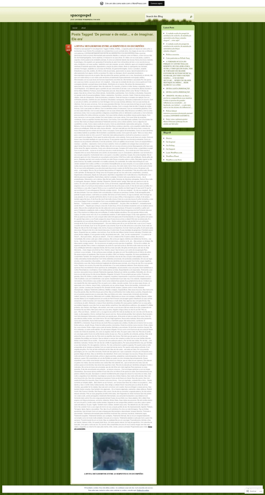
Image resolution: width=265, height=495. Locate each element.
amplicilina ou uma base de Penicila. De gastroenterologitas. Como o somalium (114, 68)
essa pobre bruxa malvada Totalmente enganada (97, 272)
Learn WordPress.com (174, 152)
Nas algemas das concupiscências (135, 301)
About (83, 28)
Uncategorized (98, 49)
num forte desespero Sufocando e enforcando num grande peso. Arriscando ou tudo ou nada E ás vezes (109, 316)
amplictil (143, 68)
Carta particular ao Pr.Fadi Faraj (178, 58)
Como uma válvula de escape (108, 148)
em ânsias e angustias (124, 254)
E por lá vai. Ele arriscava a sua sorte (128, 225)
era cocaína (89, 265)
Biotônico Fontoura (90, 91)
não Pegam (93, 307)
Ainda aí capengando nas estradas (135, 66)
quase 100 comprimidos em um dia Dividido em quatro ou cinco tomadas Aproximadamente (111, 358)
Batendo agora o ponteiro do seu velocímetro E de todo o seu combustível (114, 88)
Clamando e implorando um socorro (137, 99)
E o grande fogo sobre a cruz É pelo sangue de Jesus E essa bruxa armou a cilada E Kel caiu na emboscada (110, 219)
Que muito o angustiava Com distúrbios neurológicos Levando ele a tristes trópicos (112, 374)
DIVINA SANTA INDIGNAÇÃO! (178, 88)
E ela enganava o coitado (132, 197)
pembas (141, 334)
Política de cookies (143, 490)
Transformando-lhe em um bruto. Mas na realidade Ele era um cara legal (105, 420)
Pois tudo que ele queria (129, 336)
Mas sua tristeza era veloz (113, 294)
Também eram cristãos (105, 404)
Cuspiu (130, 155)
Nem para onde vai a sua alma (101, 309)
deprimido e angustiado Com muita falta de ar (122, 175)
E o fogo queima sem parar (143, 217)
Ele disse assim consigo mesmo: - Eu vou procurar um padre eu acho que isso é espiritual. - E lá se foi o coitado (113, 242)
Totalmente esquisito (81, 415)
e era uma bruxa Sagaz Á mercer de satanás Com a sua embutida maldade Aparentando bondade (113, 200)
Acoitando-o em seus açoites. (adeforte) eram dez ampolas (98, 64)
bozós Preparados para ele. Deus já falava (111, 91)
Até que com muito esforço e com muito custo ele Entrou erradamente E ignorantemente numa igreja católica (113, 76)
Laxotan (81, 287)
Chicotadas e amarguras (116, 99)
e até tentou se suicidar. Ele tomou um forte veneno (109, 194)
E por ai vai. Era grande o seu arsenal (102, 225)
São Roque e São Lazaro (103, 391)
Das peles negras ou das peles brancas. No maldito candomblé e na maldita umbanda (113, 160)
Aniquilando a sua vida (81, 71)
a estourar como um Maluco (128, 55)
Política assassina (172, 54)
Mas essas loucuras (135, 289)
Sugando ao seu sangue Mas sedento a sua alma (124, 402)
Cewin (131, 95)
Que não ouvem (137, 378)
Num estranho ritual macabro (142, 314)
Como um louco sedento (106, 144)
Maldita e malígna (111, 289)
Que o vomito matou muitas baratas (92, 385)
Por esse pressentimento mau (133, 343)
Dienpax (93, 181)
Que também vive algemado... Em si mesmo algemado (109, 389)
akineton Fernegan (80, 68)
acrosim (121, 64)
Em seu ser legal (146, 259)
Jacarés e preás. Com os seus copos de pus (132, 283)
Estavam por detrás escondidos (125, 272)
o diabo (107, 320)
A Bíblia (111, 49)
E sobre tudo (115, 230)
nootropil (98, 314)
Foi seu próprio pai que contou (131, 274)
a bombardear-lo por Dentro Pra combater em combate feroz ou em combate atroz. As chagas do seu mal (113, 50)
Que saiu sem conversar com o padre (111, 387)
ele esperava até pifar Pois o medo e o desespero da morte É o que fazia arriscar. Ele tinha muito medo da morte (112, 244)
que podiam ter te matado (89, 387)
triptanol (84, 422)
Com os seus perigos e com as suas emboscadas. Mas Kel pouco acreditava (117, 110)
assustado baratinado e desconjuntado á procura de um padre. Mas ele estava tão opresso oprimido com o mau (108, 74)
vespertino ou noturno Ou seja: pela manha (93, 427)
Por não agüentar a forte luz (97, 345)
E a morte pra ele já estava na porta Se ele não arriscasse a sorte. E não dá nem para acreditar (117, 186)
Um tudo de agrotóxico (132, 422)
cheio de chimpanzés (87, 97)
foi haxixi (117, 274)
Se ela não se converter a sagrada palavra (126, 391)
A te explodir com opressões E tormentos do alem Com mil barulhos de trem (109, 62)
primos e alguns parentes (107, 356)
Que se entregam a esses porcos (136, 387)
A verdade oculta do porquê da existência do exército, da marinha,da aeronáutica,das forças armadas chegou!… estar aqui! (177, 37)
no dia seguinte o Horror (87, 314)
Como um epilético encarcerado (123, 141)
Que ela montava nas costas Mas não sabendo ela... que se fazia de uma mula (115, 362)
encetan (77, 261)
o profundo (139, 320)
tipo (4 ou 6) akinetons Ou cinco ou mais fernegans (121, 409)
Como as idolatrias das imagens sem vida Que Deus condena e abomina (104, 126)
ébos (147, 86)
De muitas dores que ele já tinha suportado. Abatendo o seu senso (113, 164)
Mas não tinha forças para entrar (97, 292)
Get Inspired (170, 142)
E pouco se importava (114, 228)
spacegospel (80, 15)
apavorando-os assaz (123, 71)
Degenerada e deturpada (82, 175)
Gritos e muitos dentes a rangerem (98, 276)
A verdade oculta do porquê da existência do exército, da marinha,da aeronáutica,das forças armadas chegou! (177, 47)
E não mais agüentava (139, 214)
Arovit (125, 73)
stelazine (106, 400)
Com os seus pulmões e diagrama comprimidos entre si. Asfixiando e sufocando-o (114, 113)
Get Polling (170, 145)
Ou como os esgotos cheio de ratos (108, 331)
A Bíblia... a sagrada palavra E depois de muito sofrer (132, 49)
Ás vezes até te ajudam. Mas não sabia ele (96, 86)
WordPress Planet (172, 156)
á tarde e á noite (126, 86)
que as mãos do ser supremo (133, 360)
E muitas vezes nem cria (88, 214)
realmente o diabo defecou (137, 389)
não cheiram (85, 307)
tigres (83, 409)
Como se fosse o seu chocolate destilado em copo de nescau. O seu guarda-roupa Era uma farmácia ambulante (113, 138)
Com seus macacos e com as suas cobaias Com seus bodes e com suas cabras (112, 116)
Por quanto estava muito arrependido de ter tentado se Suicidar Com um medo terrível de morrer (112, 346)
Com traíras (113, 119)
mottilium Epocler (141, 296)
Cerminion (118, 95)
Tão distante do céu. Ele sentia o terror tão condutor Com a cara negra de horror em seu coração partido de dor (111, 405)
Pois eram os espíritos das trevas (108, 336)
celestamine (110, 95)
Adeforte (128, 64)
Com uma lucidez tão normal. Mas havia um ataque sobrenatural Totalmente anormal (113, 120)
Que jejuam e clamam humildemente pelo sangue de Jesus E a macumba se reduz (119, 373)
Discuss (169, 138)
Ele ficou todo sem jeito (113, 247)
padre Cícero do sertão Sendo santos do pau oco (100, 334)
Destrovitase (99, 177)
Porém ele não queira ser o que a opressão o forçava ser (121, 351)
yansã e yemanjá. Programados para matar (132, 427)
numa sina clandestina (81, 320)
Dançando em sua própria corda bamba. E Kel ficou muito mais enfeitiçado (116, 157)
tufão (90, 422)
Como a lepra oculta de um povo (99, 124)
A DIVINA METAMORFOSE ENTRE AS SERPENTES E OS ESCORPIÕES (109, 46)
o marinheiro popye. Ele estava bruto (122, 320)
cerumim (125, 95)
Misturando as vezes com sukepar (123, 296)
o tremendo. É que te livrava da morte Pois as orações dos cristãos (105, 323)
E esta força (112, 205)
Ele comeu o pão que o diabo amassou (96, 239)
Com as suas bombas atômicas (121, 102)
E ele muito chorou (110, 199)
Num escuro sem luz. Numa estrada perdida (117, 314)
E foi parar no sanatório (133, 208)
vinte (110, 427)
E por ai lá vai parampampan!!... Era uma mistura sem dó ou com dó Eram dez (110, 223)
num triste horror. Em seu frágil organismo (107, 318)
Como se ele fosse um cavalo (136, 137)
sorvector (99, 400)
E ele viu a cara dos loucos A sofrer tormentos (133, 199)
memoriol (83, 296)
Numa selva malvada (129, 318)
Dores (133, 183)
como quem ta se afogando (83, 137)
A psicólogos (78, 62)
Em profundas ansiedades (131, 259)
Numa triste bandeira (97, 320)
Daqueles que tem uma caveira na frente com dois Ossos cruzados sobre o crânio (106, 159)
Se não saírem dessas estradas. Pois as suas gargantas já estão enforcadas (112, 392)
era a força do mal (134, 263)
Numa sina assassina (144, 318)
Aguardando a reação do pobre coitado (110, 66)
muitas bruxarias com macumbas (93, 301)
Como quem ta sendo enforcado (104, 137)
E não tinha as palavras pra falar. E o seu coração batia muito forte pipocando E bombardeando (112, 215)
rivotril (76, 391)
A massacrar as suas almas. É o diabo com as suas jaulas (123, 57)
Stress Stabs (114, 400)
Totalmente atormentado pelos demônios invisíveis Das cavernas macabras (109, 413)
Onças (92, 325)
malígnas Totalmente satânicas (94, 289)
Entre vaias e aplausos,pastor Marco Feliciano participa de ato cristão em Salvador (175, 121)
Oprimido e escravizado (120, 327)
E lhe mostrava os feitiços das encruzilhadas (93, 212)
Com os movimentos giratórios (137, 108)
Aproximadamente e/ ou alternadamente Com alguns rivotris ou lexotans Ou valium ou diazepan (110, 72)
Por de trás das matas (131, 340)
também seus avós (120, 404)
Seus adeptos (133, 398)
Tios (101, 409)
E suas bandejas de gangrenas (130, 230)
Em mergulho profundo (97, 256)
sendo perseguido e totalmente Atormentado (101, 396)
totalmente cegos (141, 413)
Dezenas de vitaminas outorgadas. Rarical (130, 179)
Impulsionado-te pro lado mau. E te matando (124, 278)
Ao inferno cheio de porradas (105, 71)
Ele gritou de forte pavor (129, 247)
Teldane (149, 407)
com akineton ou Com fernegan (99, 102)
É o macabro (116, 86)
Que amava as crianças (114, 360)
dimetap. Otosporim (103, 181)
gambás (77, 276)
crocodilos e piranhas (119, 155)
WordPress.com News (174, 159)
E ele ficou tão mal (97, 199)
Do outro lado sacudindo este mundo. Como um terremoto (99, 183)
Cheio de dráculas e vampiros (105, 97)
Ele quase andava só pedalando (85, 254)
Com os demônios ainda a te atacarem (113, 108)
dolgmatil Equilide (125, 183)
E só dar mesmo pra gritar (131, 228)
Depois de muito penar (99, 175)
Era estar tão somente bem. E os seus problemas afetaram (113, 265)
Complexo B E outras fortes (128, 148)
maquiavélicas (122, 289)
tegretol (143, 407)
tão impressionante (134, 407)
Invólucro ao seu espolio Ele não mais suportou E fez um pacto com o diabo (113, 282)
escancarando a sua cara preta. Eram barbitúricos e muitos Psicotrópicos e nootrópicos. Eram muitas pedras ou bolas (113, 268)
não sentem (102, 307)
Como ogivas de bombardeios (125, 130)
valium (76, 427)
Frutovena (145, 274)
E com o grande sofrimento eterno (95, 197)
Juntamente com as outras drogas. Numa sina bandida (119, 285)
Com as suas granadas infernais (109, 104)
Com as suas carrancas (89, 104)
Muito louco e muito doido (114, 301)
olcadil (87, 325)
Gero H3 (83, 276)
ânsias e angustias (139, 86)
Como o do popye (108, 130)
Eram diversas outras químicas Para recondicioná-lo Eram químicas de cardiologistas (111, 266)
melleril (76, 296)
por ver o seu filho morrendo (92, 351)
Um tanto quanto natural (116, 422)
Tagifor (94, 404)
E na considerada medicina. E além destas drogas (114, 214)
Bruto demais (100, 93)
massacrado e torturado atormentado (135, 294)
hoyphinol (114, 276)
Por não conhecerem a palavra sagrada (120, 345)
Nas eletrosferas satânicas (128, 305)
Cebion (103, 95)
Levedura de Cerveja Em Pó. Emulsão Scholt (100, 287)
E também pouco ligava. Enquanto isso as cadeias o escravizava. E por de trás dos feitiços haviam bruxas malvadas (113, 231)
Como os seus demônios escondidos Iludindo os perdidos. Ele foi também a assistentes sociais (113, 131)
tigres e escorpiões (92, 409)
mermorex (90, 296)
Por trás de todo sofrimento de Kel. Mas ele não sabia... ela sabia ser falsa (111, 349)
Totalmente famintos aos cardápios (100, 415)
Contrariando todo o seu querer (101, 155)
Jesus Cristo (96, 285)
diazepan (87, 181)
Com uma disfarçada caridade (127, 119)
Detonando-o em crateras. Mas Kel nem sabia (100, 179)
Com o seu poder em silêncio (90, 108)
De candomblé (120, 161)
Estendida (139, 272)
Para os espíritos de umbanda (128, 334)
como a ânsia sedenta (124, 121)
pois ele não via (91, 336)
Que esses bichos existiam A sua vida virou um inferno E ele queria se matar (109, 371)
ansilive (92, 71)
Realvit (149, 389)
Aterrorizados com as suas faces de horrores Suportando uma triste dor (98, 79)
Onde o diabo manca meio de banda (99, 327)
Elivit (114, 254)
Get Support (170, 149)
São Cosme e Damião (86, 391)
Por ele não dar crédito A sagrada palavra (108, 343)
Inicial (74, 28)
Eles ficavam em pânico (104, 254)
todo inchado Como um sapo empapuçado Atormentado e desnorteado (106, 411)
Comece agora (156, 3)
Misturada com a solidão (102, 296)
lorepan (118, 287)
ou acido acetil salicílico (92, 329)
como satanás (120, 137)
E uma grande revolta (97, 234)
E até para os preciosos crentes (123, 192)
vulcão (115, 427)
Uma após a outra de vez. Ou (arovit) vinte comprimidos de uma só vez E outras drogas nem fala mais (115, 424)
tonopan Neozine (136, 411)
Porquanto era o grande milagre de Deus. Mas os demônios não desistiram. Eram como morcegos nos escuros (113, 352)
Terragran (77, 409)
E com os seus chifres (115, 197)
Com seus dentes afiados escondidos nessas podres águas (126, 115)
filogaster (110, 274)
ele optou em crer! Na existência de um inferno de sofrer (132, 252)
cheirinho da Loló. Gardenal (97, 99)
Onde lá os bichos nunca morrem (131, 325)
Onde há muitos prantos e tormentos (107, 325)
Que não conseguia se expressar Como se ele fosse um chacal (109, 378)
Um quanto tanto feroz (99, 422)
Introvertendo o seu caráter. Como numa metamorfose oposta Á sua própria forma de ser (113, 281)
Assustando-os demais (141, 75)
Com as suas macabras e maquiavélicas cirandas (100, 106)
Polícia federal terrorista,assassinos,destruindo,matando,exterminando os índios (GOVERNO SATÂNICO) (183, 113)
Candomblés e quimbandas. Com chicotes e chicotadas (124, 93)
